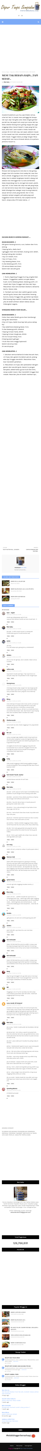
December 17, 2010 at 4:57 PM (14, 957)
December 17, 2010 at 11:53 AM (14, 614)
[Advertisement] (20, 48)
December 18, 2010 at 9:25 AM (14, 1024)
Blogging (10, 1448)
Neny (8, 971)
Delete (12, 622)
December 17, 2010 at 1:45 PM (14, 701)
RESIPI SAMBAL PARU (11, 1374)
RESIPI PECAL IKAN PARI (18, 581)
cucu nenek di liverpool (14, 1003)
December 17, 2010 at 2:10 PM (14, 734)
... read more (15, 1361)
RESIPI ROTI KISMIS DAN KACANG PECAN (18, 1366)
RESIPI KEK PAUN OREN (12, 1358)
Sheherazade (11, 720)
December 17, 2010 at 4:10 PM (14, 894)
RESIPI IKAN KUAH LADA (18, 1320)
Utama (11, 1445)
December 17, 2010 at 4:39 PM (14, 927)
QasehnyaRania (12, 1088)
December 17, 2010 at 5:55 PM (14, 973)
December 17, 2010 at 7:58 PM (14, 1005)
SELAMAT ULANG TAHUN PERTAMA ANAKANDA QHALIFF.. (24, 1328)
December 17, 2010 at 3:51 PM (14, 858)
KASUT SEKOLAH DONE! (9, 1414)
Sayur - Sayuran (10, 72)
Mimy (8, 699)
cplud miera (11, 880)
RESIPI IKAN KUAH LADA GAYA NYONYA (22, 589)
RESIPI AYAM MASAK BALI (18, 1342)
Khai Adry (10, 892)
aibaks (9, 655)
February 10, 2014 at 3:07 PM (13, 1090)
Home (3, 72)
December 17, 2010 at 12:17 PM (14, 657)
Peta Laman (19, 1445)
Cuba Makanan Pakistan (10, 1421)
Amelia (9, 913)
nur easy (9, 844)
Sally (8, 759)
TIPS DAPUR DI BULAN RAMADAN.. (21, 1335)
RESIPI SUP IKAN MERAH (18, 596)
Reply (8, 622)
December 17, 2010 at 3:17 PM (13, 846)
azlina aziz (10, 669)
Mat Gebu (6, 82)
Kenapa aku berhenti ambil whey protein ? (16, 1407)
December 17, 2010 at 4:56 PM (14, 941)
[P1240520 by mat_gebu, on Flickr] (20, 112)
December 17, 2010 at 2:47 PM (14, 776)
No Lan (9, 732)
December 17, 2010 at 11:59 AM (14, 628)
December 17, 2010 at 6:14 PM (13, 989)
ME (8, 987)
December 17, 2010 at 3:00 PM (14, 789)
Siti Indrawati (11, 940)
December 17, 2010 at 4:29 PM (14, 915)
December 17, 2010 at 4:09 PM (14, 881)
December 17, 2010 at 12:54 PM (14, 685)
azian (8, 641)
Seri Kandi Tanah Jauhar (15, 775)
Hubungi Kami (28, 1445)
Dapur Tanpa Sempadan (26, 1448)
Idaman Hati (11, 857)
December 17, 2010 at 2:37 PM (14, 760)
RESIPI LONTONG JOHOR (18, 1312)
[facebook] (19, 15)
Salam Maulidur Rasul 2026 (11, 1400)
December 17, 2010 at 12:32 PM (14, 671)
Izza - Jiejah (11, 613)
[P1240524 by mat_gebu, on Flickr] (20, 168)
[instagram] (22, 15)
